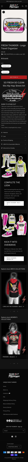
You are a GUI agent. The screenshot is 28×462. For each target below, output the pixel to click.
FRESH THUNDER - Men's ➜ (13, 203)
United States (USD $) (13, 446)
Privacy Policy (6, 411)
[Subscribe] (23, 430)
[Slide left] (10, 311)
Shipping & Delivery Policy (9, 400)
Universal (5, 72)
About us (5, 390)
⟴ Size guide (4, 58)
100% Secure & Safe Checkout (10, 414)
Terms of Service (7, 407)
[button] (2, 6)
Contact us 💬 (6, 393)
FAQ (4, 397)
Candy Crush (6, 66)
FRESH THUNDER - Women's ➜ (12, 258)
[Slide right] (17, 311)
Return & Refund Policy (9, 403)
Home (4, 386)
